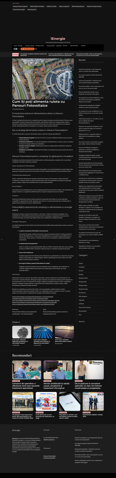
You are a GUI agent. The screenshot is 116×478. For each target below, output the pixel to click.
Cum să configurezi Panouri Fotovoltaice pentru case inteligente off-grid (33, 304)
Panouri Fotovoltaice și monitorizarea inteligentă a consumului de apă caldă (34, 302)
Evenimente (82, 293)
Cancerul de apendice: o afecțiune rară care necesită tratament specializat (55, 54)
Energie (20, 45)
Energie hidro (51, 45)
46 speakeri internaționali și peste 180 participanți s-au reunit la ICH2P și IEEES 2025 (91, 235)
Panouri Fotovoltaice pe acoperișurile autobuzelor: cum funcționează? (32, 297)
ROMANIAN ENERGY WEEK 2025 (93, 415)
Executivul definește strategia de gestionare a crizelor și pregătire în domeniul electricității (89, 149)
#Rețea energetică (64, 6)
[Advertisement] (58, 24)
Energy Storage (83, 289)
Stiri (80, 315)
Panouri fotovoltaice (85, 307)
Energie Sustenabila (49, 458)
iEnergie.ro (15, 438)
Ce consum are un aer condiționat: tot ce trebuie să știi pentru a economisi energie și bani (91, 113)
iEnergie (58, 39)
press (22, 109)
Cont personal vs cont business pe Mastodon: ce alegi (45, 416)
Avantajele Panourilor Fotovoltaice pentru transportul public (30, 298)
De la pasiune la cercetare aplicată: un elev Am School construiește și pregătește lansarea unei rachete (91, 100)
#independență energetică (20, 6)
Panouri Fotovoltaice (50, 456)
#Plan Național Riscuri (78, 6)
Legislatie (59, 45)
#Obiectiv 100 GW (51, 6)
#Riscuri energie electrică (94, 6)
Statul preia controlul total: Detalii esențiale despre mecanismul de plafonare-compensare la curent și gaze (91, 227)
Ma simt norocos (29, 49)
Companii (81, 267)
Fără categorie (83, 296)
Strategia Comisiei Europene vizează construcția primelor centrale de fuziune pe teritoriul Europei (91, 157)
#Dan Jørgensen (32, 9)
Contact (83, 45)
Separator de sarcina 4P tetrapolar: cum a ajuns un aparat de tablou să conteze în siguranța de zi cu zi (91, 128)
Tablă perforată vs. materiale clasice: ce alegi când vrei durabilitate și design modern (90, 136)
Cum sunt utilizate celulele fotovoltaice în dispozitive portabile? (42, 341)
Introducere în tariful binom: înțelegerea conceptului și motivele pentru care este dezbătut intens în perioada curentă (91, 180)
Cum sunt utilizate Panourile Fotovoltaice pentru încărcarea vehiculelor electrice (35, 300)
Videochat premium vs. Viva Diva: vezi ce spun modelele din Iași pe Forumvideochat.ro (91, 121)
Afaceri (81, 263)
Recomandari (74, 45)
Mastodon (82, 321)
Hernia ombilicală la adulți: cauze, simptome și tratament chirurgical (57, 385)
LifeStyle (81, 304)
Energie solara (40, 45)
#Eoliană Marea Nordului (37, 6)
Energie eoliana (29, 45)
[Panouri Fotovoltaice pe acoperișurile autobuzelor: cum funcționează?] (2, 239)
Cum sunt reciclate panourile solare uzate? (63, 340)
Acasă (15, 45)
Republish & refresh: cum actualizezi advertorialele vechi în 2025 (68, 416)
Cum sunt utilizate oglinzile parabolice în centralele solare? (20, 341)
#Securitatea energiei (19, 9)
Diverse (65, 45)
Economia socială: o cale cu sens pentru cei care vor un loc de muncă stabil (84, 54)
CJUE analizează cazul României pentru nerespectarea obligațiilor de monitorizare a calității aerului (91, 173)
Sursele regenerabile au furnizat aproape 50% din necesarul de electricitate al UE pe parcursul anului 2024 (91, 165)
